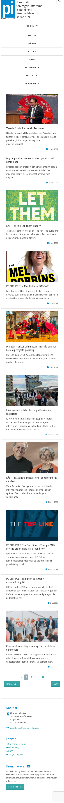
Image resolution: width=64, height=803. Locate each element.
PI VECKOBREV (32, 84)
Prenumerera (15, 787)
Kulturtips (32, 76)
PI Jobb (32, 51)
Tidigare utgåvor (15, 754)
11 (43, 677)
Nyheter (32, 35)
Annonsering (13, 747)
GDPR (10, 751)
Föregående (12, 684)
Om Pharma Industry (17, 744)
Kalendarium (32, 68)
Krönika (32, 43)
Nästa (55, 684)
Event (32, 59)
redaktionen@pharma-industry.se (24, 728)
